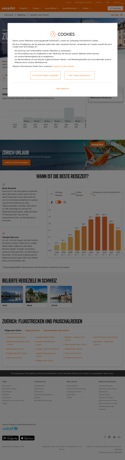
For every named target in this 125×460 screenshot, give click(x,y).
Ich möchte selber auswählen (45, 75)
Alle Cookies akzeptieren (79, 75)
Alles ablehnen (62, 88)
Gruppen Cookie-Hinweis (63, 66)
